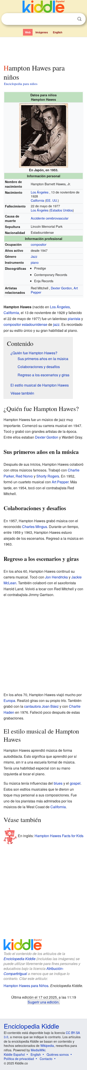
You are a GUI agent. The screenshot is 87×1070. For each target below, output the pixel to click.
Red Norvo (24, 476)
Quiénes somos (58, 1054)
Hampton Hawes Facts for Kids (59, 835)
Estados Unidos (61, 210)
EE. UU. (52, 200)
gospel (75, 783)
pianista (74, 318)
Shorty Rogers (47, 476)
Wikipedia (47, 1045)
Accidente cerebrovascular (49, 218)
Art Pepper (60, 481)
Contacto (46, 1058)
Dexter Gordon (61, 288)
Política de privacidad (19, 1058)
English (57, 32)
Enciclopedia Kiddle (19, 958)
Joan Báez (50, 706)
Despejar (70, 19)
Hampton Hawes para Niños (26, 985)
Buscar (79, 19)
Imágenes (41, 32)
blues (58, 783)
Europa (9, 700)
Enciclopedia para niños (20, 83)
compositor (38, 244)
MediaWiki (38, 1050)
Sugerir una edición (43, 1001)
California (37, 200)
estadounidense (34, 324)
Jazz (34, 256)
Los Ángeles (39, 192)
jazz (56, 324)
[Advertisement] (43, 49)
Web (28, 32)
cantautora (32, 706)
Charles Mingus (34, 526)
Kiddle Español (14, 1054)
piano (35, 262)
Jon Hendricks (56, 577)
